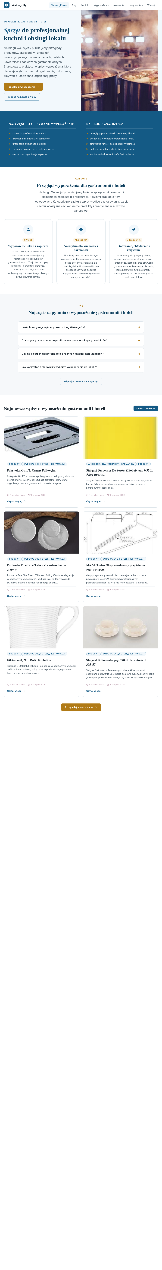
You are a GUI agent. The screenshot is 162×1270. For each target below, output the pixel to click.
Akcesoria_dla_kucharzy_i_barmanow (111, 464)
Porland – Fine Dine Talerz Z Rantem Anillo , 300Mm (37, 567)
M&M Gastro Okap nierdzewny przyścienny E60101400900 (115, 567)
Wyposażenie (101, 5)
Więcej (151, 5)
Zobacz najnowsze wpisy (22, 97)
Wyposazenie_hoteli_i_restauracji (44, 464)
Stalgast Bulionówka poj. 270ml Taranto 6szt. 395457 (116, 662)
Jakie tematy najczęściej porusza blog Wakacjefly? (53, 327)
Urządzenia (135, 5)
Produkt (85, 5)
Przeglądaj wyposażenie (21, 87)
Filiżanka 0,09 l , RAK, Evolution (29, 660)
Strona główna (59, 5)
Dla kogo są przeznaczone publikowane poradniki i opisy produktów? (65, 340)
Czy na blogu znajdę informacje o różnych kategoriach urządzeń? (63, 353)
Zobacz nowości (144, 408)
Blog (74, 5)
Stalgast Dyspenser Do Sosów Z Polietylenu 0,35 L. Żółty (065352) (119, 472)
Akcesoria (118, 5)
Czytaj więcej (14, 501)
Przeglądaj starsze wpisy (79, 707)
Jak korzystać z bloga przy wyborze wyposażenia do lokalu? (59, 367)
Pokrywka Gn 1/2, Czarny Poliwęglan (31, 470)
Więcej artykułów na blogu (79, 381)
